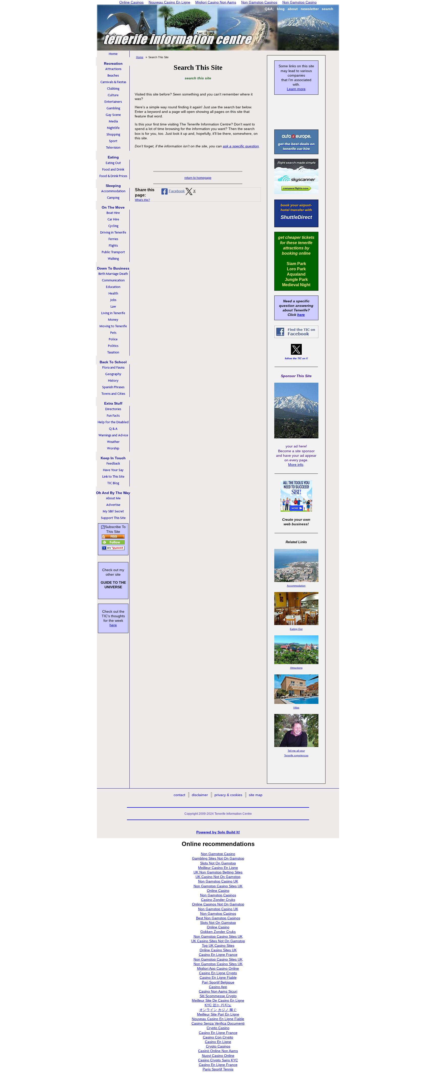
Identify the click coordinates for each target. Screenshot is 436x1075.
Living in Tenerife (113, 313)
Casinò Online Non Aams (218, 1051)
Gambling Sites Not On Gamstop (218, 858)
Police (113, 339)
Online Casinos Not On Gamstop (218, 904)
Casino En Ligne (218, 1042)
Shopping (113, 134)
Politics (113, 346)
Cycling (113, 226)
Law (113, 306)
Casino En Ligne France (218, 955)
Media (113, 121)
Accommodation (113, 191)
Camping (113, 198)
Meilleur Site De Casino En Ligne (218, 1000)
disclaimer (200, 795)
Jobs (113, 300)
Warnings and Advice (113, 435)
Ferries (113, 239)
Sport (113, 141)
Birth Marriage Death (113, 274)
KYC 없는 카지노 (218, 1005)
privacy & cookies (228, 795)
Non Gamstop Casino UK (218, 881)
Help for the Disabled (113, 422)
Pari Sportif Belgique (218, 982)
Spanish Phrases (113, 387)
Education (113, 287)
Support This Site (113, 518)
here (113, 625)
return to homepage (197, 178)
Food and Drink (113, 169)
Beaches (113, 75)
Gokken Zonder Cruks (218, 932)
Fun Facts (113, 415)
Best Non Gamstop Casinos (218, 918)
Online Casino (218, 891)
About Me (113, 498)
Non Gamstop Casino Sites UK (218, 886)
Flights (113, 245)
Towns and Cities (113, 394)
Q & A (113, 429)
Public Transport (113, 252)
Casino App (218, 987)
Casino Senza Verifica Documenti (218, 1023)
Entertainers (113, 102)
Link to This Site (113, 476)
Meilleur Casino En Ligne (218, 868)
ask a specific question (241, 146)
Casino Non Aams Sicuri (218, 991)
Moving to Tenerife (113, 326)
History (113, 380)
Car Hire (113, 219)
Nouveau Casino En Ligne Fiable (218, 1019)
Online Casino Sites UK (218, 950)
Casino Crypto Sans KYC (218, 1060)
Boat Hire (113, 213)
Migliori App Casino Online (218, 968)
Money (113, 319)
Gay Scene (113, 115)
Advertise (113, 505)
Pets (113, 333)
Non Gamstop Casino (218, 854)
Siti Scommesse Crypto (218, 996)
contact (179, 795)
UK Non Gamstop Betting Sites (218, 872)
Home (113, 54)
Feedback (113, 463)
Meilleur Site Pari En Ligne (218, 1014)
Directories (113, 409)
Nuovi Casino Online (218, 1056)
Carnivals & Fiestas (113, 82)
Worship (113, 448)
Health (113, 293)
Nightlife (113, 128)
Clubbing (113, 88)
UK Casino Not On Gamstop (218, 877)
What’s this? (142, 199)
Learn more (296, 89)
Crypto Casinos (218, 1046)
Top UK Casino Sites (218, 945)
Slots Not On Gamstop (218, 863)
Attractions (113, 69)
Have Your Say (113, 470)
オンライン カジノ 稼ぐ (218, 1010)
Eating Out (113, 163)
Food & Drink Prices (113, 176)
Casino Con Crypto (218, 1037)
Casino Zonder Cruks (218, 900)
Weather (113, 442)
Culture (113, 95)
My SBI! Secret (113, 511)
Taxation (113, 352)
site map (255, 795)
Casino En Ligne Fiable (218, 977)
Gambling (113, 108)
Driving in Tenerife (113, 232)
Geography (113, 374)
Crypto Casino (218, 1028)
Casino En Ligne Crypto (218, 973)
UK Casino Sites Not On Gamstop (218, 941)
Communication (113, 280)
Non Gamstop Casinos (218, 895)
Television (113, 147)
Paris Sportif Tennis (218, 1069)
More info (295, 465)
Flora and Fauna (113, 367)
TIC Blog (113, 483)
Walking (113, 258)
